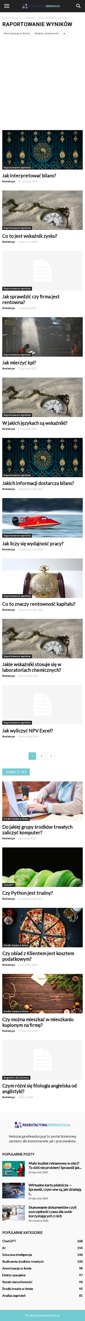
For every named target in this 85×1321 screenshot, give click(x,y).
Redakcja (8, 181)
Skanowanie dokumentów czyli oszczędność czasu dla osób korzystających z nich (52, 1211)
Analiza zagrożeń (14, 1295)
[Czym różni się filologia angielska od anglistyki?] (42, 1060)
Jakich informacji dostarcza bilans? (38, 483)
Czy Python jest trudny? (27, 893)
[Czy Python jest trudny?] (42, 867)
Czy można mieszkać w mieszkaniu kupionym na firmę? (37, 1022)
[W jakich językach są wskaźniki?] (42, 397)
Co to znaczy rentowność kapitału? (38, 604)
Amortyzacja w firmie (17, 33)
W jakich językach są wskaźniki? (34, 423)
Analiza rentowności (47, 33)
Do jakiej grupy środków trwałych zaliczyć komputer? (37, 829)
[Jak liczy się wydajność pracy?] (42, 518)
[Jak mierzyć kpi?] (42, 337)
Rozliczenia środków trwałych (23, 1261)
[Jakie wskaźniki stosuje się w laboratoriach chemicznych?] (42, 638)
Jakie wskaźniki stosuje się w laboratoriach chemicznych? (31, 667)
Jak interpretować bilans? (29, 175)
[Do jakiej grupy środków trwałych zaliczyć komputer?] (42, 801)
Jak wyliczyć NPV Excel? (27, 730)
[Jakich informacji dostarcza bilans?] (42, 457)
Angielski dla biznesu (16, 1077)
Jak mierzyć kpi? (19, 362)
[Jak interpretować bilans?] (42, 150)
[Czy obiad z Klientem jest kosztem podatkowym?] (42, 927)
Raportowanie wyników (17, 167)
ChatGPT (9, 884)
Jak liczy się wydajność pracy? (32, 543)
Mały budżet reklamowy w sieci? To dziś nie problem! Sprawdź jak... (55, 1165)
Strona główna (11, 18)
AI (4, 1248)
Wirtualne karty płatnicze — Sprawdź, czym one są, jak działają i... (55, 1189)
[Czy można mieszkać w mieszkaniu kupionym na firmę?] (42, 993)
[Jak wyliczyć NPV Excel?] (42, 705)
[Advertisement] (42, 85)
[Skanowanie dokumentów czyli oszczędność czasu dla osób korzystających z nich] (13, 1213)
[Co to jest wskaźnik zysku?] (42, 210)
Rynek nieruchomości (17, 1282)
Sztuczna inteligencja (17, 1255)
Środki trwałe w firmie (16, 818)
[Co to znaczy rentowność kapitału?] (42, 578)
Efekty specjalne (14, 1275)
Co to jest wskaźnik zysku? (29, 236)
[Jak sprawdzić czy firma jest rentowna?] (42, 271)
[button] (78, 6)
